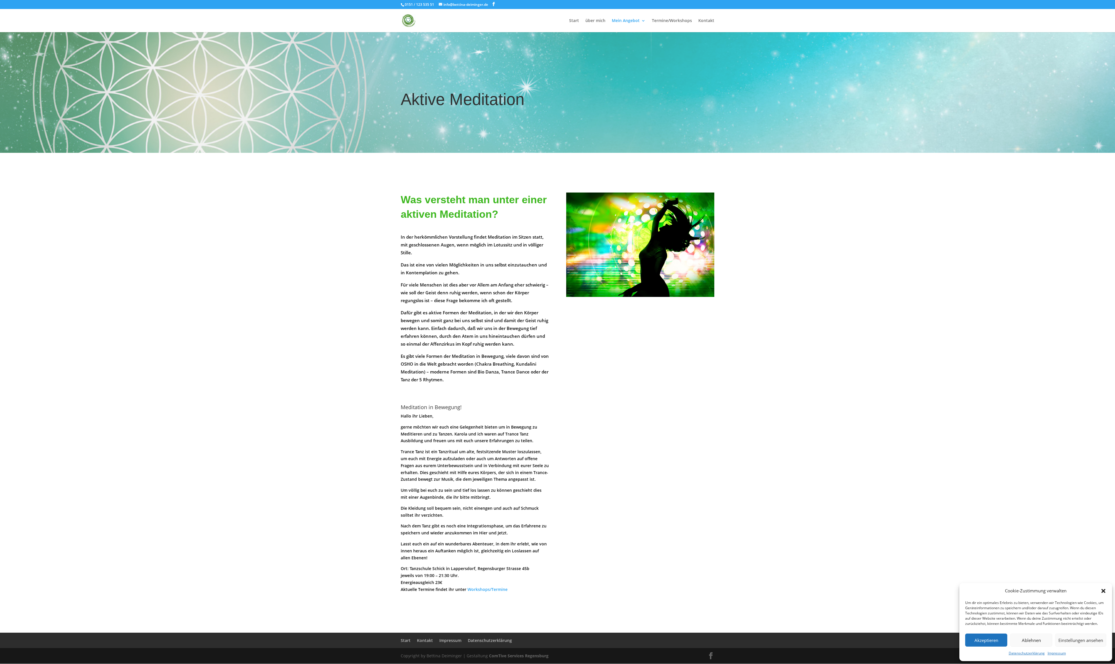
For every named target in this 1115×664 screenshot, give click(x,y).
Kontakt (706, 21)
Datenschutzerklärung (1027, 653)
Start (574, 21)
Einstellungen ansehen (1080, 640)
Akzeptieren (986, 640)
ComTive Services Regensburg (518, 655)
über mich (595, 21)
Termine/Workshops (672, 21)
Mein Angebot (626, 21)
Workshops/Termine (487, 589)
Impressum (1057, 653)
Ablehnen (1031, 640)
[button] (1103, 591)
